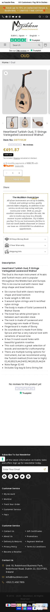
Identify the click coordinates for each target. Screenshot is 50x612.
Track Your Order (12, 504)
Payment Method (35, 541)
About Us (8, 536)
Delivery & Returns (13, 541)
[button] (25, 239)
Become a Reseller (13, 551)
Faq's (6, 514)
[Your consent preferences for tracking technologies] (2, 459)
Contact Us (9, 531)
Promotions (32, 536)
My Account (9, 494)
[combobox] (26, 45)
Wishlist (8, 499)
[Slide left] (3, 123)
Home (5, 62)
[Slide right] (47, 123)
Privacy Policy (10, 546)
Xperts (31, 601)
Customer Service (12, 509)
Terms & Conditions (36, 546)
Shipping (16, 158)
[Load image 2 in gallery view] (25, 122)
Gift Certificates (34, 531)
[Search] (39, 45)
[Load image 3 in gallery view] (37, 122)
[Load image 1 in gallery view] (12, 122)
